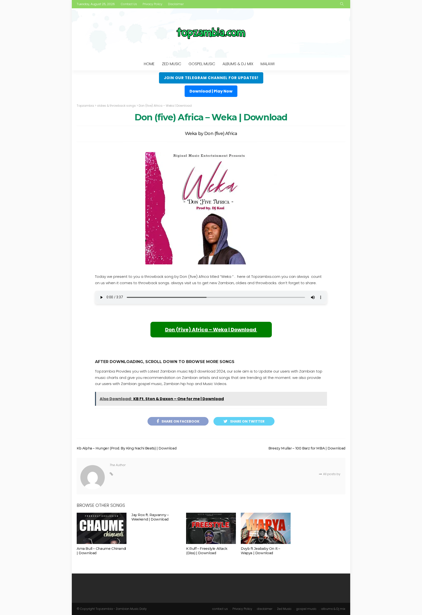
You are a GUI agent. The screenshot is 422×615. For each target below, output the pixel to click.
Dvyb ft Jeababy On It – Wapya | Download (260, 550)
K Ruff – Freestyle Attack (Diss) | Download (206, 550)
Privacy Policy (152, 4)
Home (149, 64)
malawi (267, 64)
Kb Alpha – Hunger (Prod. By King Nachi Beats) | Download (126, 448)
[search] (341, 4)
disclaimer (176, 4)
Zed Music (171, 64)
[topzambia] (211, 33)
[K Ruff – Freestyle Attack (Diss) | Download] (211, 528)
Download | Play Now (211, 91)
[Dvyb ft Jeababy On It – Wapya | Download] (266, 528)
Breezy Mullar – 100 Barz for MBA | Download (306, 448)
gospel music (202, 64)
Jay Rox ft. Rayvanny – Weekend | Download (150, 517)
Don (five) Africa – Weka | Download (211, 329)
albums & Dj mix (237, 64)
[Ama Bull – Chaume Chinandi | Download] (102, 528)
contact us (129, 4)
